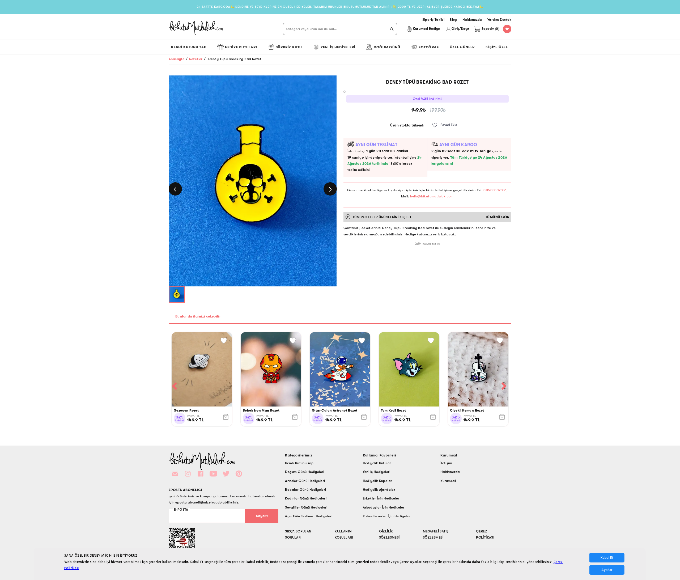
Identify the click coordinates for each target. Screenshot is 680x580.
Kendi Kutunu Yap (188, 47)
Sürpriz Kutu (289, 47)
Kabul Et (607, 558)
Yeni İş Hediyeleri (338, 47)
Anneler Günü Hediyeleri (305, 481)
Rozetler (196, 59)
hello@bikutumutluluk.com (432, 196)
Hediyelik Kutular (377, 463)
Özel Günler (462, 47)
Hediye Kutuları (241, 47)
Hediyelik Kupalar (377, 481)
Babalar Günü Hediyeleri (305, 490)
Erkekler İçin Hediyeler (381, 498)
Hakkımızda (450, 472)
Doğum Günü (387, 47)
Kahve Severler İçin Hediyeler (386, 516)
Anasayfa (177, 59)
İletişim (446, 463)
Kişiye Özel (497, 47)
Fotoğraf (429, 47)
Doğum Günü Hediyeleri (304, 472)
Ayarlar (606, 570)
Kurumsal (448, 481)
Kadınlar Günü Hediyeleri (305, 498)
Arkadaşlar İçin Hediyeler (384, 507)
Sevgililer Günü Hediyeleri (306, 507)
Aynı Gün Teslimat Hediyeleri (308, 516)
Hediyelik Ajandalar (379, 490)
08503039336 (494, 190)
